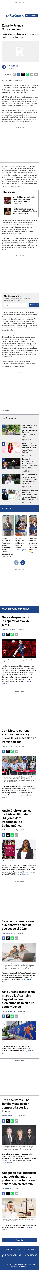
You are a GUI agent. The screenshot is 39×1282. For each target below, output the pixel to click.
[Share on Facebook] (18, 74)
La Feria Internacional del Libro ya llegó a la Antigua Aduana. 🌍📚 (20, 544)
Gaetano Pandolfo (9, 629)
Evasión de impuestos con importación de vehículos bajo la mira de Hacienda (30, 463)
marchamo (18, 977)
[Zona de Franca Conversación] (20, 51)
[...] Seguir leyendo (21, 874)
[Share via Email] (31, 74)
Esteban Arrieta (8, 830)
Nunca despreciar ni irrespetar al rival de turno (16, 621)
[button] (31, 15)
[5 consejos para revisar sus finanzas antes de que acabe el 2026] (19, 952)
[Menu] (4, 15)
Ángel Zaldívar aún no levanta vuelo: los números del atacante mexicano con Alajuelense (24, 200)
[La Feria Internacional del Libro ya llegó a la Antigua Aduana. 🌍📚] (21, 525)
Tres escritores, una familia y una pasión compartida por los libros (15, 1105)
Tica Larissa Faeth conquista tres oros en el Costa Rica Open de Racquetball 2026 (25, 211)
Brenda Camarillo (9, 933)
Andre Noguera (8, 746)
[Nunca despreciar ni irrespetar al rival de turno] (19, 648)
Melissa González (9, 1011)
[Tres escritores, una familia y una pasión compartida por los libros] (19, 1135)
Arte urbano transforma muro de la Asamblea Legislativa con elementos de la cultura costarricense (18, 999)
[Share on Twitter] (23, 74)
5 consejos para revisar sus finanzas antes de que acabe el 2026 (18, 924)
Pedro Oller (14, 66)
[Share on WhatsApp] (27, 74)
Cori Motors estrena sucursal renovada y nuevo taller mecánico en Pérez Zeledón (19, 736)
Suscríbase (30, 1255)
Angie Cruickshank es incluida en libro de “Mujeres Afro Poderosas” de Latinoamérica (16, 818)
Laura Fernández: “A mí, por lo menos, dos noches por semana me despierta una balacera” (30, 479)
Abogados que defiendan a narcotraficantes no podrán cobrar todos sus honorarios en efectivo (19, 1178)
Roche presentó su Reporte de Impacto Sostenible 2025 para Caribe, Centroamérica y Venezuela (7, 547)
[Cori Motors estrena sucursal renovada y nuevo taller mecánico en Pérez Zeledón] (19, 765)
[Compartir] (36, 74)
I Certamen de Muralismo (16, 1051)
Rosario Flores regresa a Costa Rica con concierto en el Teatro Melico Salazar (30, 447)
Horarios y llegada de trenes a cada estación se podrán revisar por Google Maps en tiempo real (30, 494)
